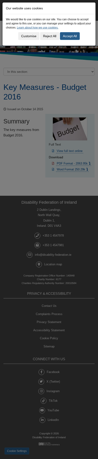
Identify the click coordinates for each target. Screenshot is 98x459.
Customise (28, 36)
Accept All (70, 36)
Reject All (49, 36)
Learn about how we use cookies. (37, 27)
